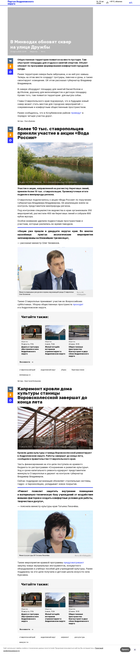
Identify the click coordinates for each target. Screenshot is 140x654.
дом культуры (79, 637)
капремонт (65, 637)
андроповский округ (48, 370)
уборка (63, 370)
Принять (125, 649)
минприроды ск (25, 375)
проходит (78, 304)
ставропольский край (27, 370)
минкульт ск (23, 642)
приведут (76, 113)
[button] (50, 31)
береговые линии (78, 370)
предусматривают (74, 562)
